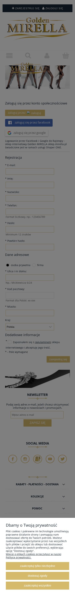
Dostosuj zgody (37, 575)
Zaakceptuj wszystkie (37, 585)
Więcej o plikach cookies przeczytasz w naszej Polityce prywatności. (33, 555)
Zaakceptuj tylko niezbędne (37, 565)
